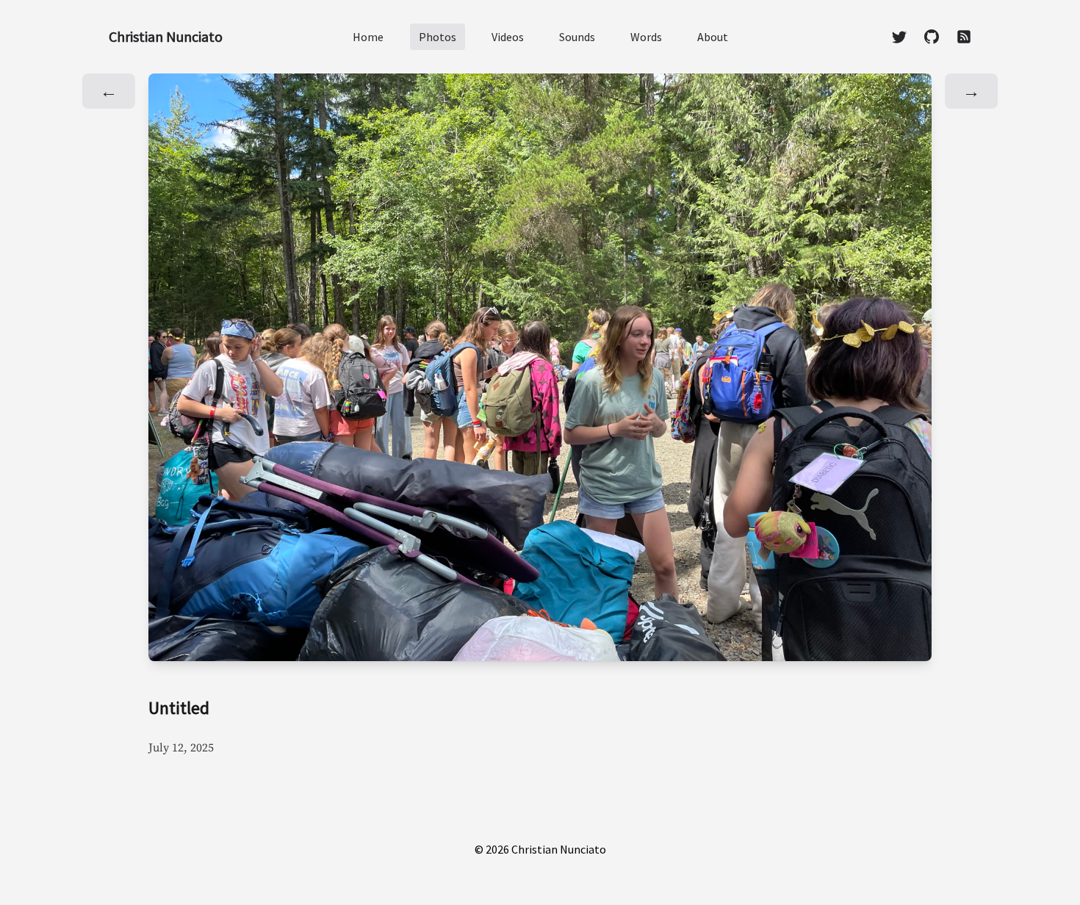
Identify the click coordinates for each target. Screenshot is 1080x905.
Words (646, 36)
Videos (508, 36)
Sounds (577, 36)
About (712, 36)
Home (368, 36)
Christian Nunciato (166, 36)
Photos (437, 36)
